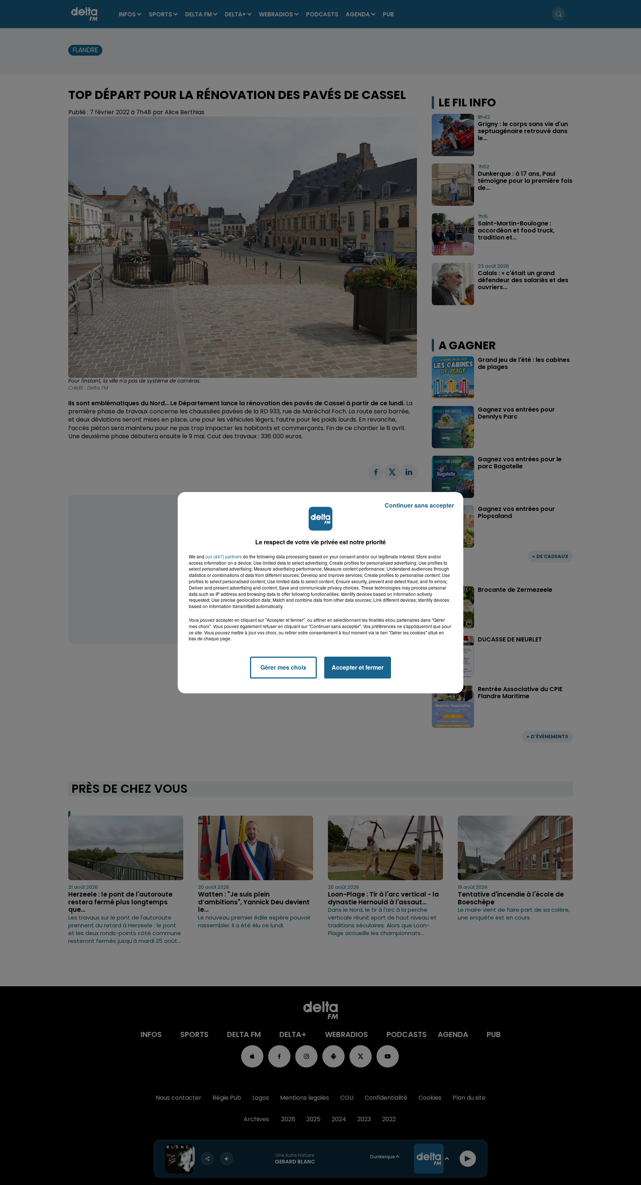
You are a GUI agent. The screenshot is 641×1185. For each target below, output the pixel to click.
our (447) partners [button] (224, 557)
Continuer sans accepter (419, 505)
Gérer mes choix (283, 667)
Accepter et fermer (358, 667)
